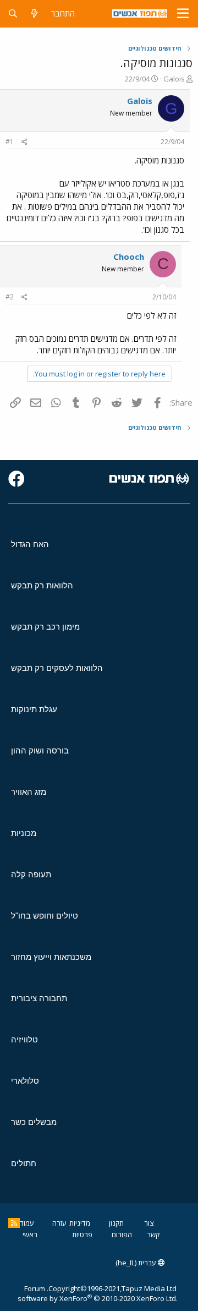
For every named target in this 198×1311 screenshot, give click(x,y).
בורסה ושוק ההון (40, 750)
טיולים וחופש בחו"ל (44, 915)
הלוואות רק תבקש (42, 585)
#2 (10, 297)
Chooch (128, 256)
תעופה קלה (31, 874)
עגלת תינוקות (34, 709)
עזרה (59, 1223)
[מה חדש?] (34, 13)
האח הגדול (30, 544)
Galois (174, 79)
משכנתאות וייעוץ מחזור (51, 957)
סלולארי (25, 1080)
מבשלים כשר (34, 1122)
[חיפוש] (13, 13)
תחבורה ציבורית (39, 998)
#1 (10, 141)
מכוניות (23, 833)
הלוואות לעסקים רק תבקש (57, 668)
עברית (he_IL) (137, 1263)
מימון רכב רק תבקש (45, 626)
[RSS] (14, 1223)
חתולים (23, 1163)
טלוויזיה (24, 1039)
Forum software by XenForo (98, 1293)
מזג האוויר (28, 791)
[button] (183, 14)
